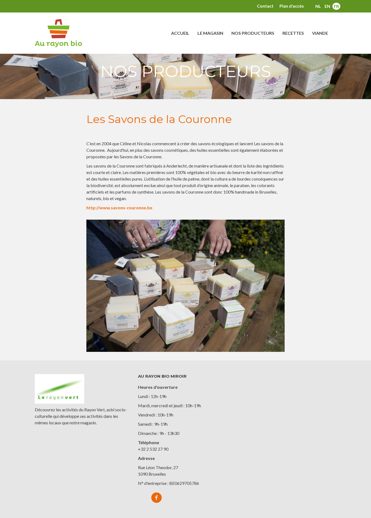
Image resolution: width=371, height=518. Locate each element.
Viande (320, 33)
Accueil (180, 33)
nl (318, 6)
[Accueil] (60, 33)
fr (336, 6)
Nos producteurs (252, 33)
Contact (265, 5)
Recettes (293, 33)
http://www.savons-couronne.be (119, 207)
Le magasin (210, 33)
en (327, 6)
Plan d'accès (291, 5)
